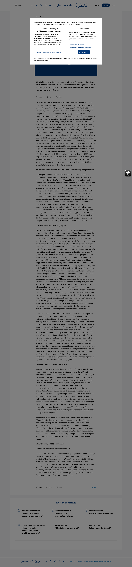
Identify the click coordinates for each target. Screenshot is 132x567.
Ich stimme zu (83, 52)
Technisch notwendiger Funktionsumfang (48, 52)
